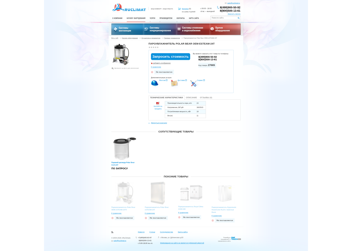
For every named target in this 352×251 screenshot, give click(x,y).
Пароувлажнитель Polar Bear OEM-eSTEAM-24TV (123, 208)
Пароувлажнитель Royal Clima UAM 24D (190, 208)
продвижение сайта (224, 241)
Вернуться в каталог (159, 123)
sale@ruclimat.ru (233, 3)
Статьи (152, 232)
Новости (141, 232)
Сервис (200, 80)
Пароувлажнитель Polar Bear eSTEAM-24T (157, 208)
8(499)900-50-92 (230, 7)
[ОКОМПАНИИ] (117, 18)
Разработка (226, 237)
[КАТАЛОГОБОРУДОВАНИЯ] (136, 18)
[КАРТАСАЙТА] (194, 18)
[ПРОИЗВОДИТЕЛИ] (166, 18)
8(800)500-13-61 (230, 10)
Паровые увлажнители (172, 38)
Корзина (185, 9)
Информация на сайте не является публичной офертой (182, 243)
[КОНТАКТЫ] (181, 18)
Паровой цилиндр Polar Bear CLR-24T (123, 164)
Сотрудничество (166, 232)
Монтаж (162, 80)
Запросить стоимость (170, 56)
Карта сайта (183, 232)
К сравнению (156, 67)
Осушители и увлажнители (150, 38)
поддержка (224, 239)
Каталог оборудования (130, 38)
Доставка (181, 80)
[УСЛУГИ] (152, 18)
